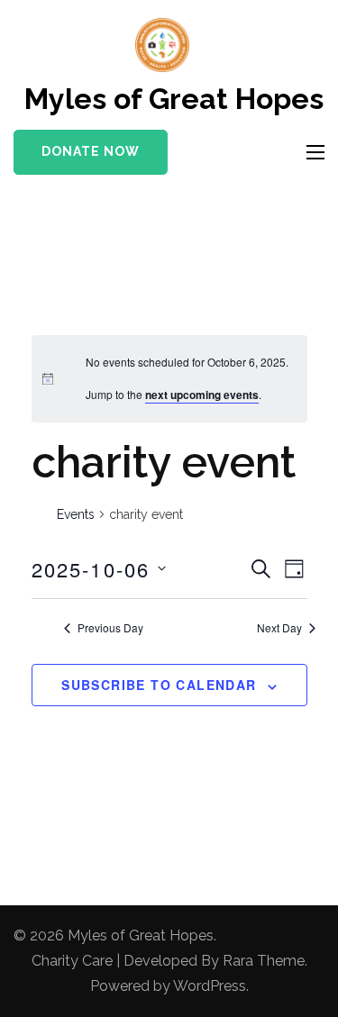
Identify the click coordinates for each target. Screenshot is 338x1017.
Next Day (279, 628)
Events (76, 514)
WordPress (209, 985)
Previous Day (110, 628)
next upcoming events (202, 394)
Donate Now (90, 151)
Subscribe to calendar (158, 685)
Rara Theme (264, 960)
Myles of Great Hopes (174, 98)
